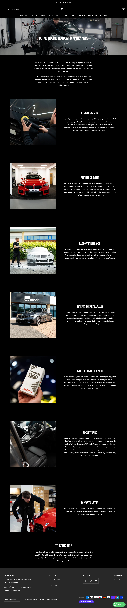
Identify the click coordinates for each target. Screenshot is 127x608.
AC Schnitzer (103, 15)
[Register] (65, 585)
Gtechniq (92, 380)
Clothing (50, 15)
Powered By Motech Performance (48, 600)
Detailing (42, 15)
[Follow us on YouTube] (95, 580)
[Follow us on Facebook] (85, 580)
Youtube (64, 15)
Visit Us (58, 15)
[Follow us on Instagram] (90, 580)
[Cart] (122, 9)
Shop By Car (33, 15)
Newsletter (82, 15)
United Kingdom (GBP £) (11, 600)
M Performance (92, 15)
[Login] (118, 9)
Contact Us (73, 15)
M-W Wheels (23, 15)
